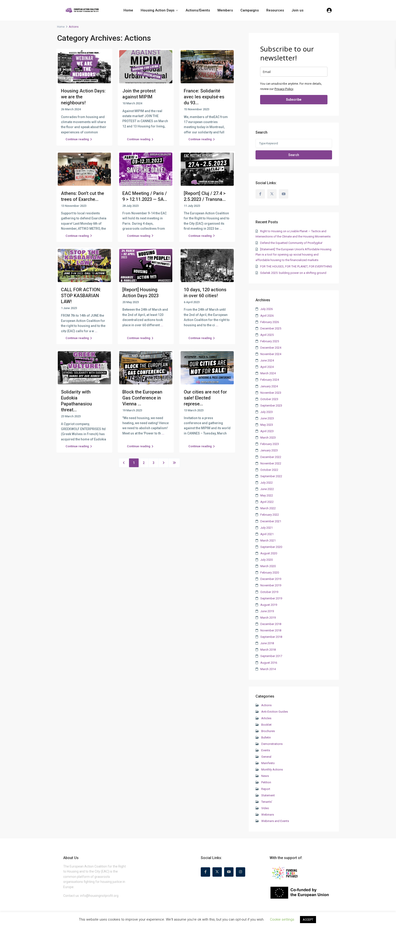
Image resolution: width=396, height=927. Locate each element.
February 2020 (269, 572)
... (220, 228)
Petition (266, 782)
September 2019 (271, 598)
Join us (297, 10)
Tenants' (266, 801)
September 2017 (271, 656)
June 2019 (267, 611)
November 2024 (270, 354)
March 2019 (268, 617)
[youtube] (283, 194)
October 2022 (269, 470)
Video (265, 808)
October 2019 (269, 592)
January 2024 (269, 386)
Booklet (266, 724)
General (266, 756)
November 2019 (270, 585)
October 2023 (269, 399)
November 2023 (270, 392)
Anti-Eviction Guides (274, 711)
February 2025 (269, 341)
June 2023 (267, 418)
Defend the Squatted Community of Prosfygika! (291, 243)
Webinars (267, 814)
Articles (266, 718)
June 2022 (267, 489)
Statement (268, 795)
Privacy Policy (284, 89)
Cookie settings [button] (282, 919)
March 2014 (268, 669)
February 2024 (269, 379)
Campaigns (249, 10)
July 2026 (266, 309)
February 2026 (269, 322)
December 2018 (270, 624)
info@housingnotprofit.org (99, 895)
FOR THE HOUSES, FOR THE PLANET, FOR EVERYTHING (296, 266)
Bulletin (266, 737)
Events (265, 750)
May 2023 (266, 424)
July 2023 (266, 412)
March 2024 (268, 373)
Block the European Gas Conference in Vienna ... (142, 398)
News (265, 776)
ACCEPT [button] (308, 919)
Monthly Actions (272, 769)
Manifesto (268, 763)
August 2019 (268, 604)
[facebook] (260, 194)
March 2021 (268, 540)
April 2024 (267, 367)
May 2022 (266, 495)
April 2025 (267, 335)
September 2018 (271, 637)
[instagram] (240, 872)
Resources (275, 10)
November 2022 (270, 463)
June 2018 (267, 643)
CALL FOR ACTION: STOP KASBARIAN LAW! (81, 295)
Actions (266, 705)
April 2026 (267, 315)
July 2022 (266, 482)
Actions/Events (198, 10)
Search (293, 155)
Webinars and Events (275, 821)
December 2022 (270, 457)
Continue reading (77, 139)
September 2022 (271, 476)
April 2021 (267, 534)
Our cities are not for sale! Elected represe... (205, 398)
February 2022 (269, 514)
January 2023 (269, 450)
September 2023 (271, 405)
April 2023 (267, 431)
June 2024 (267, 360)
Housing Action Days (157, 10)
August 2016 (268, 662)
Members (225, 10)
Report (265, 789)
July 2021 (266, 527)
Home (128, 10)
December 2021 (270, 521)
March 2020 (268, 566)
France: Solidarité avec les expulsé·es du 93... (204, 96)
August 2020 (268, 553)
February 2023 (269, 444)
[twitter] (272, 194)
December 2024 (270, 347)
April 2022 (267, 502)
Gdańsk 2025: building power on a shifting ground (293, 273)
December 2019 (270, 579)
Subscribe (293, 99)
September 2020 (271, 547)
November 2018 (270, 630)
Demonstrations (272, 744)
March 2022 (268, 508)
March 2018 (268, 649)
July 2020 (266, 559)
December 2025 (270, 328)
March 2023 (268, 437)
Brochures (268, 731)
